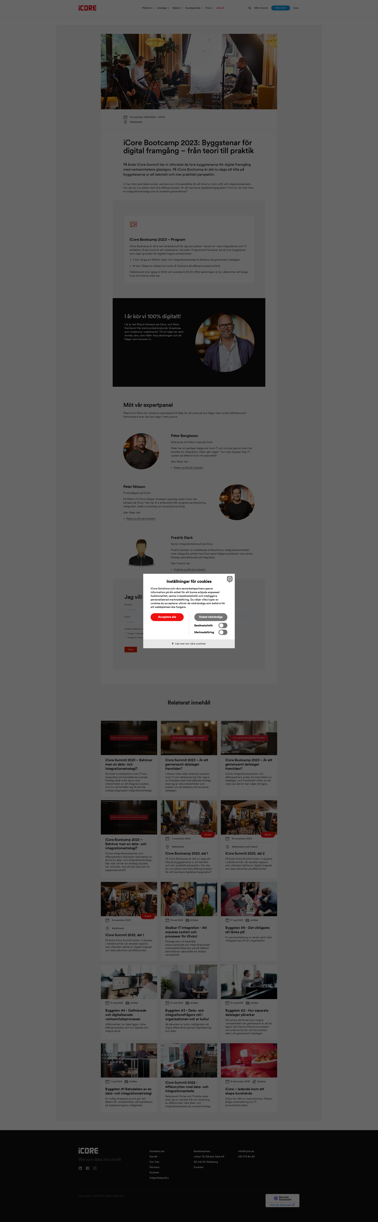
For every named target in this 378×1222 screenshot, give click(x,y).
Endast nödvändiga (211, 616)
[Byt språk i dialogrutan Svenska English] (229, 579)
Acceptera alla (167, 616)
